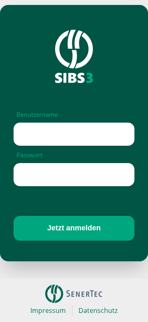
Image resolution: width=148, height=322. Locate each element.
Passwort (29, 155)
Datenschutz (98, 310)
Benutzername (37, 114)
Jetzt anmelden (74, 228)
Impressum (48, 310)
